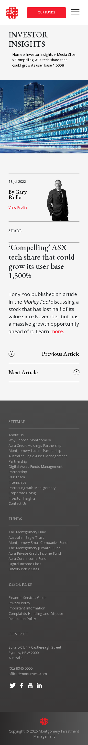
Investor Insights (40, 54)
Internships (17, 482)
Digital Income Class (25, 564)
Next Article (23, 372)
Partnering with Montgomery (32, 487)
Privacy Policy (19, 603)
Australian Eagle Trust (26, 537)
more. (57, 331)
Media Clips (66, 54)
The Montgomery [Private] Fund (35, 548)
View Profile (18, 207)
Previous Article (60, 353)
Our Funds (46, 12)
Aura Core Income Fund (27, 558)
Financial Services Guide (27, 597)
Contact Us (18, 503)
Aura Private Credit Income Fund (35, 553)
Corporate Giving (22, 493)
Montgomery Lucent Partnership (35, 450)
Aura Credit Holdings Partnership (35, 445)
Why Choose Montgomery (30, 440)
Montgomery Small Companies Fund (38, 542)
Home (17, 54)
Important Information (27, 608)
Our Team (17, 477)
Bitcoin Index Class (24, 569)
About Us (16, 435)
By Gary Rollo (18, 194)
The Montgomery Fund (27, 532)
